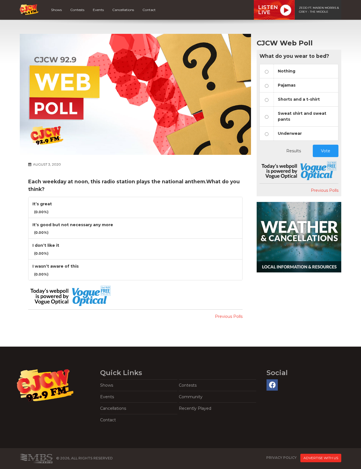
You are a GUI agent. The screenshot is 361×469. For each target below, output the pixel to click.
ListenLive (268, 10)
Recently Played (195, 408)
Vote (325, 150)
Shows (56, 10)
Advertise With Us (320, 458)
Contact (149, 10)
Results (293, 150)
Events (98, 10)
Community (190, 396)
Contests (77, 10)
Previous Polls (229, 316)
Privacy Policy (281, 458)
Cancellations (123, 10)
